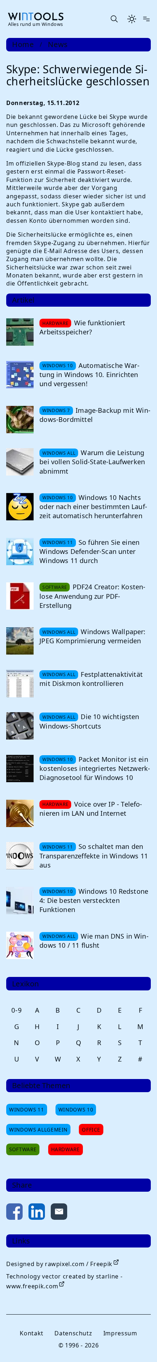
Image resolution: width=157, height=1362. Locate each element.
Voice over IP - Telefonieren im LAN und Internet (90, 809)
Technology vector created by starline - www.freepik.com (64, 1281)
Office (91, 1129)
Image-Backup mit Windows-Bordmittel (94, 415)
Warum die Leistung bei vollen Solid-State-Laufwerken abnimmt (92, 461)
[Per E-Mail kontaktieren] (59, 1213)
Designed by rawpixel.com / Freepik (59, 1264)
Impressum (120, 1333)
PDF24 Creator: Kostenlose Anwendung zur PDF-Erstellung (92, 595)
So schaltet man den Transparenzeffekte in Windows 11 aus (93, 855)
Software (23, 1149)
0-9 (16, 1010)
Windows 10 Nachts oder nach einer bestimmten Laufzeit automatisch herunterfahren (93, 506)
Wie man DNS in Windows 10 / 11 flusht (93, 941)
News (58, 44)
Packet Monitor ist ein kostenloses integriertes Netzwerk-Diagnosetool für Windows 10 (94, 768)
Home (23, 44)
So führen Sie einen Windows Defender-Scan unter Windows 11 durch (89, 551)
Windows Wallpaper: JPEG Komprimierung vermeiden (92, 636)
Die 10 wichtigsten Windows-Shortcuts (89, 721)
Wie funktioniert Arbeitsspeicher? (82, 327)
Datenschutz (73, 1333)
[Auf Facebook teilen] (14, 1213)
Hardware (65, 1149)
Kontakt (31, 1333)
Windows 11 (26, 1109)
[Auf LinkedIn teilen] (36, 1213)
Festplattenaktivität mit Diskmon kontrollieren (91, 679)
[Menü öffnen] (146, 19)
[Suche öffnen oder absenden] (114, 19)
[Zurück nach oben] (139, 1344)
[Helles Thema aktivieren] (131, 19)
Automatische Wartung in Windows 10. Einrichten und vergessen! (89, 374)
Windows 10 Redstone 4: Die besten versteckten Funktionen (93, 900)
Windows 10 (75, 1109)
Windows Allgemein (38, 1129)
